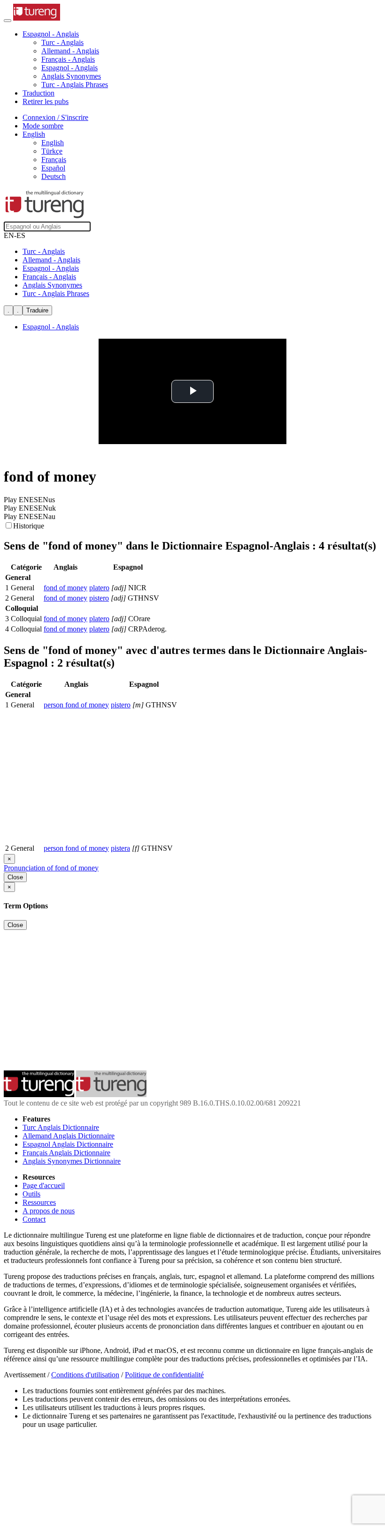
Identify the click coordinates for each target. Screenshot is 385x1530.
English (52, 143)
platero (99, 588)
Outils (31, 1194)
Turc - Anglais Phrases (74, 85)
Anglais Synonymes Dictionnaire (72, 1161)
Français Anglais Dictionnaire (66, 1153)
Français (53, 159)
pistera (120, 848)
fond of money (65, 588)
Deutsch (53, 176)
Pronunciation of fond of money (51, 868)
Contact (34, 1219)
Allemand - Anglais (70, 51)
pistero (99, 598)
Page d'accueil (44, 1185)
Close (15, 877)
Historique (28, 526)
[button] (51, 34)
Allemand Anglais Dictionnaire (69, 1136)
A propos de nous (49, 1211)
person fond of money (76, 705)
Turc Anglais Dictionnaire (61, 1127)
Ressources (39, 1202)
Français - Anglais (68, 59)
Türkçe (51, 151)
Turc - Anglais (62, 42)
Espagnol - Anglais (69, 68)
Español (53, 168)
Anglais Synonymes (71, 76)
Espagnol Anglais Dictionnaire (68, 1144)
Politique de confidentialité (164, 1375)
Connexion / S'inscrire (55, 117)
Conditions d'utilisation (85, 1375)
